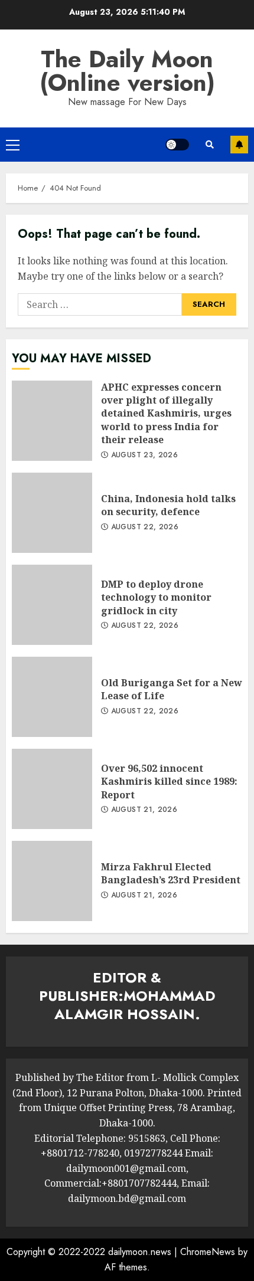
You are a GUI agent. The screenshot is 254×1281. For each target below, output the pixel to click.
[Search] (209, 144)
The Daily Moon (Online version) (127, 71)
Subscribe (239, 144)
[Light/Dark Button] (177, 144)
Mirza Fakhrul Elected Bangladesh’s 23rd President (52, 881)
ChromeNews (207, 1252)
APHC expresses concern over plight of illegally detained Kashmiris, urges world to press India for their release (52, 421)
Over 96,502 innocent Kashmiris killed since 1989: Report (52, 789)
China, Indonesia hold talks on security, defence (52, 513)
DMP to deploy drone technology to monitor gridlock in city (52, 605)
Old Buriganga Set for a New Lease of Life (52, 697)
